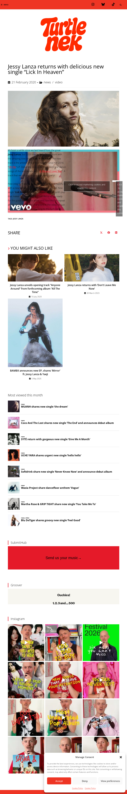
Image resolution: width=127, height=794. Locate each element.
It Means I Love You (51, 171)
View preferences (110, 781)
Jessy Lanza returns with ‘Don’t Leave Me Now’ (92, 286)
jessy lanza (18, 219)
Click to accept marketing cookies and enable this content (120, 199)
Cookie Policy (77, 788)
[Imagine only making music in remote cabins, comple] (26, 755)
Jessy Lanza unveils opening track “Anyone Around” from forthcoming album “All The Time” (35, 288)
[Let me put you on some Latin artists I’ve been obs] (26, 680)
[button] (120, 757)
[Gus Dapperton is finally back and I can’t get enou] (26, 717)
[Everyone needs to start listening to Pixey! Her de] (63, 717)
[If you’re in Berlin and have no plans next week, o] (101, 642)
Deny (85, 781)
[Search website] (120, 5)
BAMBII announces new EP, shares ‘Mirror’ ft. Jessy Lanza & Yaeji (35, 372)
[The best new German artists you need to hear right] (26, 642)
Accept (59, 781)
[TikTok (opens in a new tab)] (113, 4)
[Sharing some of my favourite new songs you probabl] (101, 717)
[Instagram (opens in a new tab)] (93, 4)
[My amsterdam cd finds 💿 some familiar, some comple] (63, 642)
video (59, 82)
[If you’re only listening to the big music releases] (63, 680)
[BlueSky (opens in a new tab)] (103, 4)
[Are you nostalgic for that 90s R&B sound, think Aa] (101, 680)
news (47, 82)
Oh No (12, 166)
